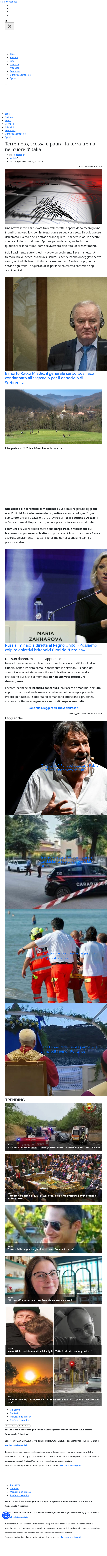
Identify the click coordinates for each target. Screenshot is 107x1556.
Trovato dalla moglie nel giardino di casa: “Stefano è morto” (41, 1249)
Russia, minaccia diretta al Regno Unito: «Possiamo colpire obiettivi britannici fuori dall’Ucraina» (51, 647)
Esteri (13, 60)
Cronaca (14, 64)
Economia (15, 71)
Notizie (13, 158)
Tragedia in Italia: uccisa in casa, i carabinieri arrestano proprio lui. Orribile (66, 861)
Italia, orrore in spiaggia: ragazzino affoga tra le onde (67, 955)
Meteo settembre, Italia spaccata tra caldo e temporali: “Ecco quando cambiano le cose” (53, 1400)
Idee (12, 53)
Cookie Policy (24, 1426)
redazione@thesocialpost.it (70, 1465)
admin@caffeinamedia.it (16, 1445)
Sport (13, 78)
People (10, 1348)
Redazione (18, 154)
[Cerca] (6, 20)
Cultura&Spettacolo (20, 74)
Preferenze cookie (19, 1420)
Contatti (14, 1413)
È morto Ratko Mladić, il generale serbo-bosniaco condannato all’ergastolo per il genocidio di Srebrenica (49, 378)
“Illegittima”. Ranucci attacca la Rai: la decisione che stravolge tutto (69, 767)
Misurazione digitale (20, 1416)
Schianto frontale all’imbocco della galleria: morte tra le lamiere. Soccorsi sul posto (54, 1147)
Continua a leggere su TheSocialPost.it (53, 708)
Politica (14, 57)
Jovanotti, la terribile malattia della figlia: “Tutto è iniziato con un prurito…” (50, 1351)
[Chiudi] (9, 26)
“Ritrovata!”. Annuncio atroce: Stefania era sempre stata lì (40, 1300)
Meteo (10, 1397)
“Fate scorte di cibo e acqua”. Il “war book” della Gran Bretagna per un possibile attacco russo (52, 1197)
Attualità (14, 67)
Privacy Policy (11, 1426)
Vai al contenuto (8, 1)
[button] (6, 1515)
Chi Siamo (15, 1409)
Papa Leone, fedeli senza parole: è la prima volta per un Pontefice (68, 1049)
